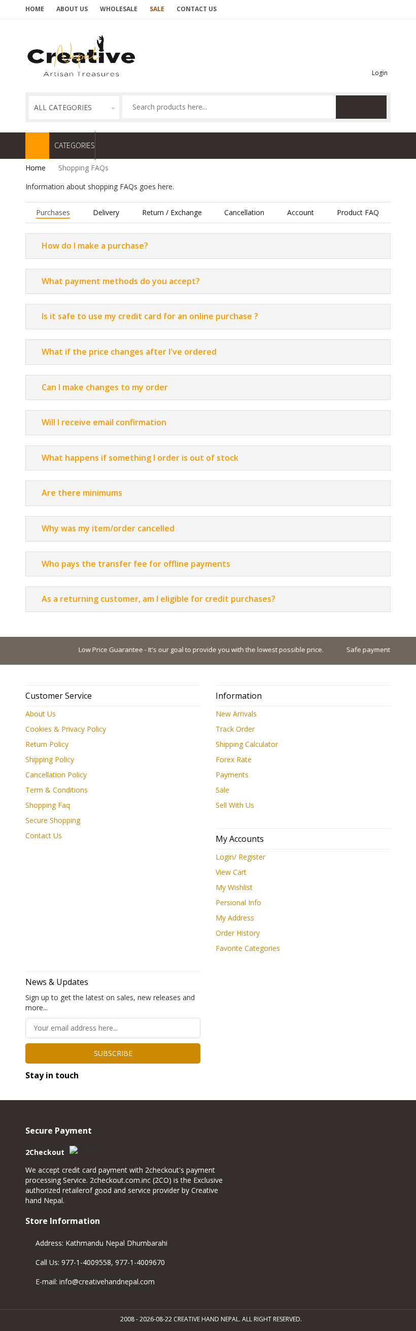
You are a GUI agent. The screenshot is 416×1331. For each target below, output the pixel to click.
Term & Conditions (56, 790)
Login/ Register (240, 857)
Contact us (197, 9)
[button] (74, 107)
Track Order (235, 729)
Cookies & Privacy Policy (65, 729)
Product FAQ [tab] (358, 212)
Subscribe (113, 1053)
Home (34, 9)
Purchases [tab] (53, 212)
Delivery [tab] (106, 212)
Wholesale (118, 9)
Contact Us (43, 835)
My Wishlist (234, 887)
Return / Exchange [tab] (172, 212)
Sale (157, 9)
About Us (72, 9)
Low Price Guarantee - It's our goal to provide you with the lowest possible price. (189, 649)
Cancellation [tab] (244, 212)
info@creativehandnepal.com (107, 1281)
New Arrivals (236, 714)
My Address (235, 918)
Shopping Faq (47, 805)
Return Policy (46, 744)
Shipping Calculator (247, 744)
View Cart (231, 872)
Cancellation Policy (56, 774)
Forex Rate (234, 759)
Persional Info (238, 902)
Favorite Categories (248, 948)
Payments (232, 774)
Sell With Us (235, 805)
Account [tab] (300, 212)
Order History (238, 933)
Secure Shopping (52, 820)
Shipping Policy (49, 759)
